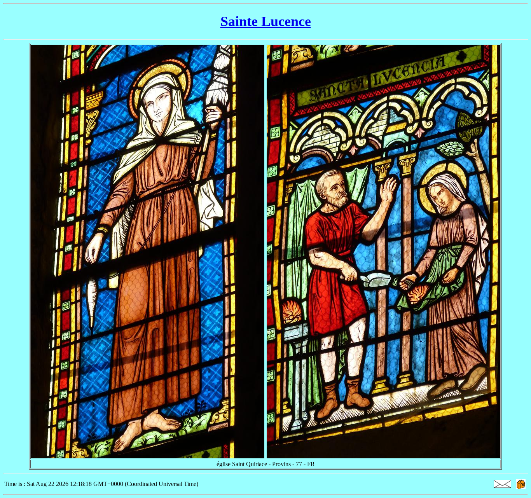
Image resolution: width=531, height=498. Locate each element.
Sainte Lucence (265, 21)
